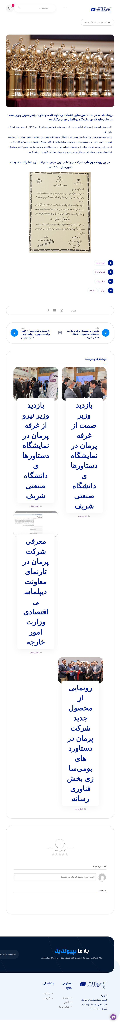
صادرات (92, 291)
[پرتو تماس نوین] (101, 9)
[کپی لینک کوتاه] (47, 310)
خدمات (65, 997)
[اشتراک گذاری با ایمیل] (55, 310)
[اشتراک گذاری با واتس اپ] (62, 310)
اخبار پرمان (101, 281)
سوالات (46, 993)
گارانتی (47, 998)
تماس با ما (64, 1007)
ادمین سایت (100, 263)
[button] (10, 8)
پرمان (103, 291)
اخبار (67, 1002)
